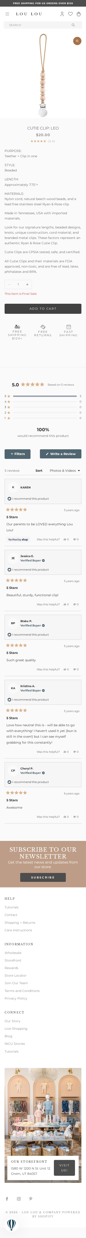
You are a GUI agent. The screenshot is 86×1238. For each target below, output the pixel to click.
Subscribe (43, 877)
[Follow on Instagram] (19, 1199)
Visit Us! (64, 1167)
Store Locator (16, 975)
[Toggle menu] (7, 14)
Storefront (13, 960)
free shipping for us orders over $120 (43, 3)
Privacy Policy (16, 998)
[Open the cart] (78, 14)
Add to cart (43, 308)
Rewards (11, 968)
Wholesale (13, 953)
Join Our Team (16, 983)
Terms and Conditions (22, 991)
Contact (11, 915)
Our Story (12, 1021)
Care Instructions (18, 930)
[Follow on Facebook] (7, 1199)
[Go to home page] (29, 14)
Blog (8, 1036)
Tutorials (12, 907)
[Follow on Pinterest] (30, 1199)
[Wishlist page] (70, 14)
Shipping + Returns (20, 923)
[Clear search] (73, 25)
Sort (39, 471)
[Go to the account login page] (62, 14)
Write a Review (65, 455)
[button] (43, 396)
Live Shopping (16, 1029)
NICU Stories (15, 1044)
